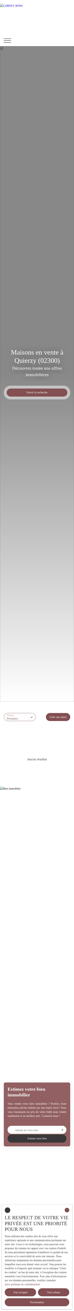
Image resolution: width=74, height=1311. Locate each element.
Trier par (10, 715)
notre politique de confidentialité (22, 1284)
